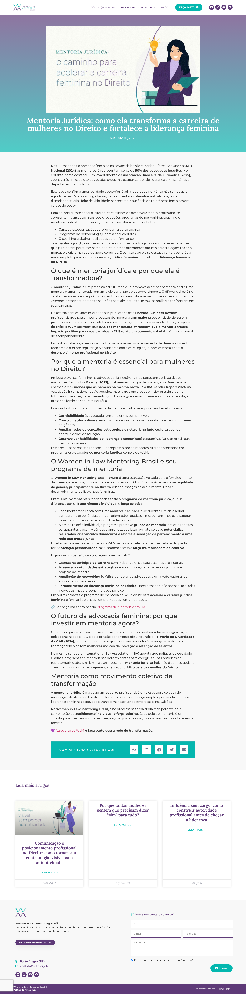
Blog (165, 7)
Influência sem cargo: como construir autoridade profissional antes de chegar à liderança (197, 812)
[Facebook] (230, 7)
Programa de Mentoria (137, 7)
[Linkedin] (211, 7)
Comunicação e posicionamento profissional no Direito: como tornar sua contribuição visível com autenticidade (49, 853)
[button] (134, 749)
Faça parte (186, 7)
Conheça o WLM (103, 7)
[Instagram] (217, 7)
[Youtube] (223, 7)
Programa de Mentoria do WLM (121, 607)
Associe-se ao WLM (70, 730)
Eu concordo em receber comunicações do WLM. (165, 960)
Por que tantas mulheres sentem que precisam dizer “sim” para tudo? (123, 810)
